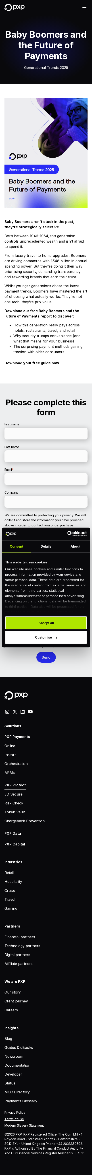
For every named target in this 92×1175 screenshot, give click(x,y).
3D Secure (13, 794)
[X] (15, 711)
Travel (9, 899)
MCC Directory (17, 1092)
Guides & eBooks (18, 1047)
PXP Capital (14, 844)
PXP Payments (17, 736)
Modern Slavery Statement (24, 1125)
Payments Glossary (20, 1101)
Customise (43, 637)
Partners (12, 926)
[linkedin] (22, 711)
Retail (9, 872)
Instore (10, 754)
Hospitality (13, 881)
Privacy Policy (14, 1112)
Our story (12, 992)
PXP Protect (15, 785)
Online (9, 746)
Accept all (46, 623)
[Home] (14, 7)
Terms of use (14, 1119)
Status (9, 1083)
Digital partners (17, 954)
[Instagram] (7, 711)
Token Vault (14, 812)
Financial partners (19, 937)
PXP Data (12, 833)
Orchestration (16, 763)
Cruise (9, 890)
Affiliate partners (18, 963)
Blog (8, 1038)
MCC (6, 1157)
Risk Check (13, 803)
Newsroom (13, 1056)
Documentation (17, 1065)
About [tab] (75, 546)
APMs (9, 772)
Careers (11, 1010)
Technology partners (22, 946)
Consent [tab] (16, 546)
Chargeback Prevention (24, 821)
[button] (84, 7)
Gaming (10, 908)
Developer (13, 1074)
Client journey (16, 1001)
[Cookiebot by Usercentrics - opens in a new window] (67, 534)
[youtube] (30, 711)
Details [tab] (46, 546)
